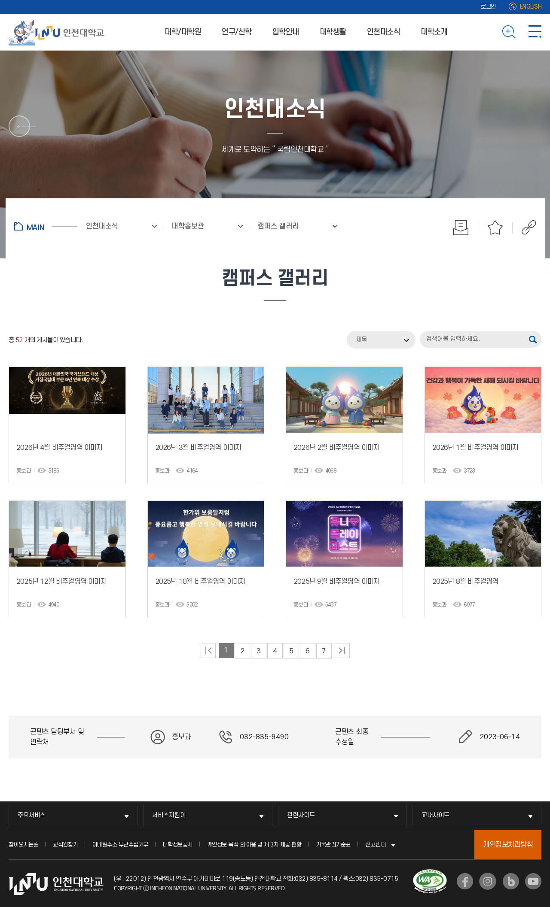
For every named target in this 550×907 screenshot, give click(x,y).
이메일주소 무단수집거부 (120, 844)
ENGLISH (531, 6)
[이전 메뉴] (19, 126)
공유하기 (524, 227)
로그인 (488, 6)
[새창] (465, 881)
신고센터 (375, 844)
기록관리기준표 (333, 844)
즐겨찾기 (495, 227)
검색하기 (509, 31)
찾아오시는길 (23, 844)
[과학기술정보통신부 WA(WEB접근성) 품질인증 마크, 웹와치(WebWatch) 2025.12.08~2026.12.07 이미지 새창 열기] (430, 874)
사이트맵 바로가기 (535, 31)
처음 (208, 650)
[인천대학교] (58, 32)
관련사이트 (301, 815)
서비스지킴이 (169, 815)
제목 (361, 339)
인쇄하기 (461, 227)
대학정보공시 (177, 844)
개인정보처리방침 (508, 845)
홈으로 (45, 226)
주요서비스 (32, 815)
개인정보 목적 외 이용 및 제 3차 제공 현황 (254, 844)
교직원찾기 (65, 844)
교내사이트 (435, 815)
